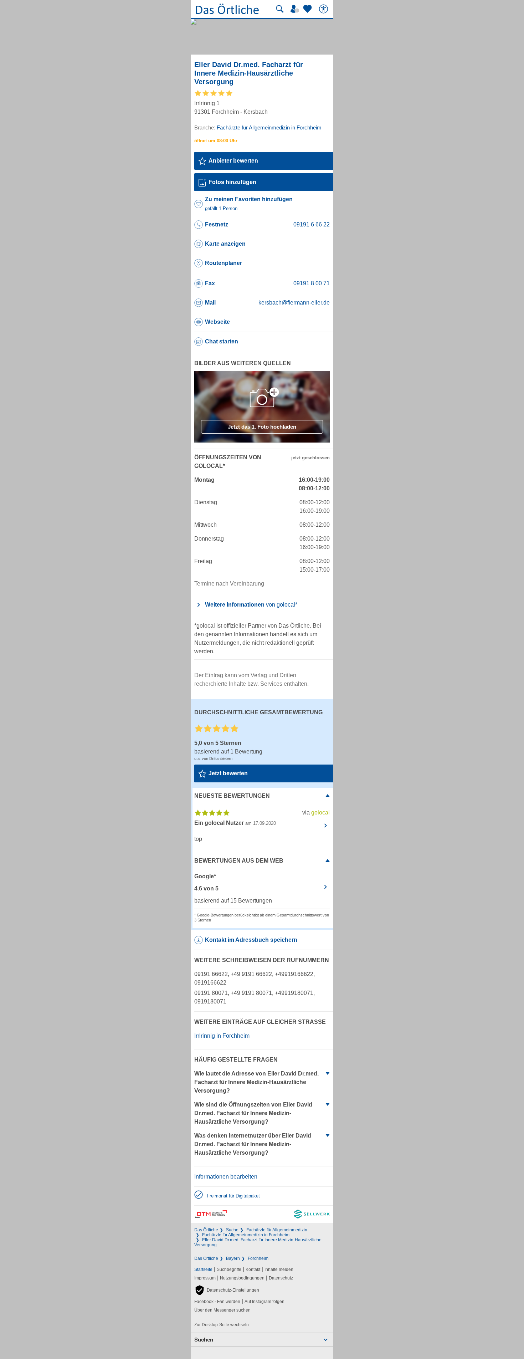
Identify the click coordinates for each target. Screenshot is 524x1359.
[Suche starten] (279, 9)
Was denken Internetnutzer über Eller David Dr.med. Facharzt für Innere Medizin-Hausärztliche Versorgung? (252, 1144)
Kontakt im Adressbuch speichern (251, 940)
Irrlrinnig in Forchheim (222, 1036)
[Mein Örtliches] (296, 9)
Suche (232, 1229)
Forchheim (258, 1258)
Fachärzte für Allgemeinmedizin (276, 1229)
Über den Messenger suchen (222, 1310)
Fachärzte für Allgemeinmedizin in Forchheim (245, 1234)
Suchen (203, 1340)
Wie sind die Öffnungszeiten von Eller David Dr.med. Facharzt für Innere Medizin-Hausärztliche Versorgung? (253, 1113)
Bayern (233, 1258)
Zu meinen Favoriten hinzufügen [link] (249, 203)
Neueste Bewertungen (232, 796)
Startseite (203, 1269)
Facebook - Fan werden (217, 1301)
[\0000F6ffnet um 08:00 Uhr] (215, 140)
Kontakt (253, 1269)
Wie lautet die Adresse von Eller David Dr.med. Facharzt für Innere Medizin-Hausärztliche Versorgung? (256, 1082)
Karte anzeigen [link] (225, 244)
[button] (226, 1290)
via (316, 812)
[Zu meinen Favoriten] (308, 9)
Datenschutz (281, 1278)
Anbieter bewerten (233, 161)
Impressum (205, 1278)
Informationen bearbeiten (225, 1177)
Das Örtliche (206, 1229)
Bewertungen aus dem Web (238, 861)
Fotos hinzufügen (232, 182)
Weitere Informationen (251, 605)
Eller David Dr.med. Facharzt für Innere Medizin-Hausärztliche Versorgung (258, 1242)
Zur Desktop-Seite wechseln (221, 1324)
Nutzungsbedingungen (242, 1278)
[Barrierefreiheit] (324, 9)
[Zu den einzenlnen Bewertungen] (213, 95)
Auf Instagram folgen (264, 1301)
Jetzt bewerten (228, 773)
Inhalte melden (278, 1269)
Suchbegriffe (229, 1269)
